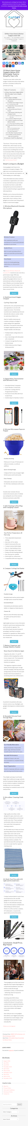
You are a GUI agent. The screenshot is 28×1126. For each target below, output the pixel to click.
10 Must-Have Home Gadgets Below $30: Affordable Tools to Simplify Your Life (14, 94)
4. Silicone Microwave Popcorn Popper (15, 110)
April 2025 (6, 1068)
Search (19, 1104)
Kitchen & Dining (12, 39)
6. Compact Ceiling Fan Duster (14, 118)
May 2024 (6, 1074)
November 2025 (8, 1066)
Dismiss (14, 8)
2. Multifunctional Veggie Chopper (15, 102)
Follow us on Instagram (9, 1026)
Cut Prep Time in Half (14, 104)
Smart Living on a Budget (11, 97)
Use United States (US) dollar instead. (17, 6)
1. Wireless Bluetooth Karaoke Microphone (14, 100)
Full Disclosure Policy (11, 160)
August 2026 (7, 1061)
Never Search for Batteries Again (16, 123)
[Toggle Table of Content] (21, 90)
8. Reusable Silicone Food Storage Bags (15, 125)
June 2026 (6, 1065)
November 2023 (8, 1078)
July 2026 (6, 1063)
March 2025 (7, 1070)
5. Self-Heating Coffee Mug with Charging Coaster (15, 113)
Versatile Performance (14, 129)
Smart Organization (13, 131)
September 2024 (8, 1072)
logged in (11, 1050)
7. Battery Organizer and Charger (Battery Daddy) (15, 121)
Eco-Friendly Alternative (15, 128)
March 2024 (7, 1076)
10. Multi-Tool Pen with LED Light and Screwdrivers (14, 135)
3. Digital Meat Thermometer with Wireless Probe (15, 106)
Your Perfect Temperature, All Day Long (16, 116)
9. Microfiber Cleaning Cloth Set (15, 132)
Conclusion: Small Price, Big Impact (13, 138)
